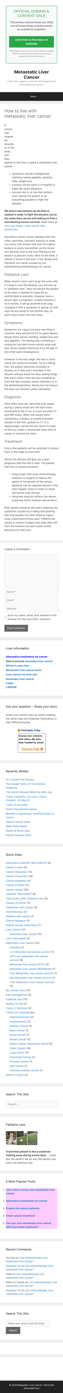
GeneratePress (31, 1388)
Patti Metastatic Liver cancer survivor (31, 973)
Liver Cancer (13, 929)
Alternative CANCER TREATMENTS (26, 863)
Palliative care (14, 999)
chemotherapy (14, 911)
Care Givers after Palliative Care (25, 898)
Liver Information (16, 938)
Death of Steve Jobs (18, 830)
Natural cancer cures (18, 821)
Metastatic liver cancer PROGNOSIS (31, 968)
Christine (15, 947)
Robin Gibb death (16, 826)
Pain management (16, 994)
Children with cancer (18, 916)
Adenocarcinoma (20, 1017)
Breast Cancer (18, 1039)
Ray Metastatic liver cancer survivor (30, 977)
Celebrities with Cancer (19, 907)
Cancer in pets (14, 867)
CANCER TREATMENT (19, 894)
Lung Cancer (17, 1052)
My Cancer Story (15, 990)
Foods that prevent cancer (21, 809)
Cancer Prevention (17, 876)
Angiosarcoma (18, 1021)
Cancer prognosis (16, 880)
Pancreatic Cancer (20, 1057)
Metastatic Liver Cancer (31, 74)
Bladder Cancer (19, 1025)
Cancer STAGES (15, 885)
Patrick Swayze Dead (18, 835)
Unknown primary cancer (24, 1070)
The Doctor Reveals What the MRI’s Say (29, 792)
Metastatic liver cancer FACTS (27, 964)
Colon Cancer (17, 1048)
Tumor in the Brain (16, 1008)
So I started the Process (20, 779)
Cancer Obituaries (16, 871)
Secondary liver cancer (23, 934)
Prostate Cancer (19, 1061)
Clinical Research (16, 920)
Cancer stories (14, 889)
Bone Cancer (17, 1030)
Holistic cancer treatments (21, 925)
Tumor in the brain (16, 804)
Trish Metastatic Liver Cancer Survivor (32, 982)
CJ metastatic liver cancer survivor (30, 951)
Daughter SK (13, 1265)
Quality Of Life (14, 1003)
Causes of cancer (16, 902)
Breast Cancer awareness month (29, 1043)
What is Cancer (15, 1074)
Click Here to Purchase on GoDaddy (31, 41)
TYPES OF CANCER (17, 1012)
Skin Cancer (17, 1066)
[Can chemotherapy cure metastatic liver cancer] (31, 752)
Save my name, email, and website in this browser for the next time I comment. (32, 617)
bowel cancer (17, 1034)
